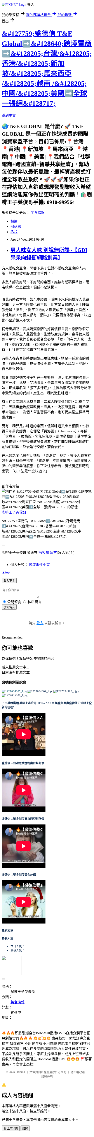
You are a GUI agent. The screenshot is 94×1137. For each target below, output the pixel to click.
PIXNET (20, 1072)
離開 (25, 1128)
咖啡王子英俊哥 (14, 512)
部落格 (15, 226)
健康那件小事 (39, 565)
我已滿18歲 (10, 1128)
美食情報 (38, 213)
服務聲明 (47, 1076)
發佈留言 (9, 607)
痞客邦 (43, 552)
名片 (13, 232)
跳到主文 (9, 115)
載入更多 (9, 580)
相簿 (13, 221)
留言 (53, 552)
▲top (6, 572)
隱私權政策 (78, 1072)
